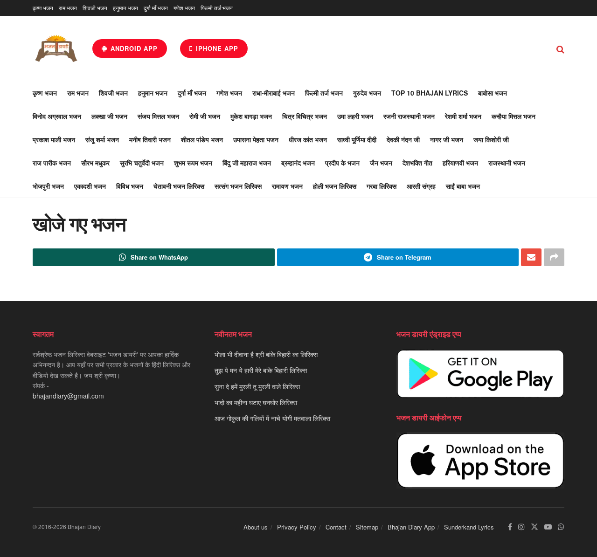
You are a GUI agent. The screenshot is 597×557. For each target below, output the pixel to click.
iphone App (216, 48)
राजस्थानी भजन (506, 162)
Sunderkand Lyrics (469, 527)
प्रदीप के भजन (342, 162)
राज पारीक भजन (52, 162)
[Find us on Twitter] (534, 527)
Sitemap (367, 527)
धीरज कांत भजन (308, 139)
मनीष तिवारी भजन (150, 139)
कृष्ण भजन (43, 8)
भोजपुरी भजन (48, 186)
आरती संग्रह (421, 186)
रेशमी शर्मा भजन (463, 116)
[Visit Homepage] (56, 48)
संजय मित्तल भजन (158, 116)
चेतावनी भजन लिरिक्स (178, 186)
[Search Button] (560, 48)
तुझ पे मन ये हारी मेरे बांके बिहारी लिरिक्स (261, 370)
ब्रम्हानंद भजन (298, 162)
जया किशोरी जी (491, 139)
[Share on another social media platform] (554, 257)
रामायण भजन (287, 186)
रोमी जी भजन (204, 116)
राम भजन (68, 8)
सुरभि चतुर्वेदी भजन (142, 162)
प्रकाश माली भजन (54, 139)
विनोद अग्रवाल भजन (57, 116)
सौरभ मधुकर (95, 162)
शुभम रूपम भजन (193, 162)
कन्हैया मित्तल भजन (513, 116)
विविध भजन (129, 186)
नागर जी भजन (446, 139)
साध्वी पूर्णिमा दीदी (356, 139)
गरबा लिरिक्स (381, 186)
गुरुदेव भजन (367, 92)
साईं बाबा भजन (463, 186)
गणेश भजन (184, 8)
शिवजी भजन (95, 8)
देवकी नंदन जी (403, 139)
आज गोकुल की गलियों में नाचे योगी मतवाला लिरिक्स (272, 418)
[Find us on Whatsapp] (561, 527)
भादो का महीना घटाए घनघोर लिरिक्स (256, 402)
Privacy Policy (296, 527)
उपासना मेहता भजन (255, 139)
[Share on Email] (531, 257)
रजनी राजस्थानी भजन (409, 116)
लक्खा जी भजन (109, 116)
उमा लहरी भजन (355, 116)
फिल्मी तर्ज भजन (217, 8)
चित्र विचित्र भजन (304, 116)
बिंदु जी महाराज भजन (246, 162)
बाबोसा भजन (492, 92)
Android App (133, 48)
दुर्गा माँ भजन (156, 8)
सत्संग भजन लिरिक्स (238, 186)
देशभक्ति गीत (417, 162)
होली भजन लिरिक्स (334, 186)
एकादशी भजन (90, 186)
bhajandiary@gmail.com (68, 395)
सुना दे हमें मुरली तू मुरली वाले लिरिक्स (257, 386)
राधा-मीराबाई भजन (273, 92)
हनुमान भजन (125, 8)
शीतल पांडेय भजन (202, 139)
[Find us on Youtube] (548, 527)
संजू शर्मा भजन (102, 139)
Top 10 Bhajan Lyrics (429, 92)
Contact (336, 527)
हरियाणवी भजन (460, 162)
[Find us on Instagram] (521, 527)
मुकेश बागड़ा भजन (251, 116)
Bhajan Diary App (411, 527)
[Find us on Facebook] (510, 527)
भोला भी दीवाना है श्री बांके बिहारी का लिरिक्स (266, 354)
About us (255, 527)
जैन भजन (381, 162)
